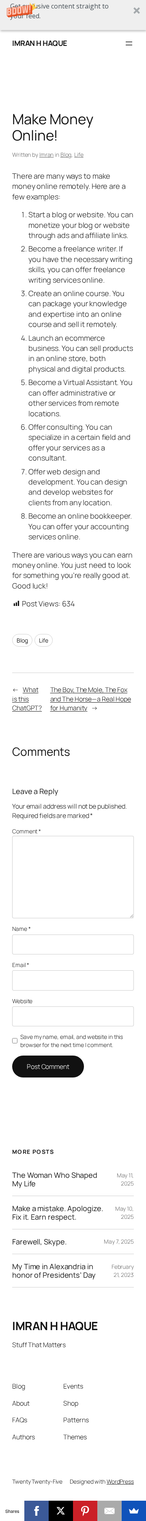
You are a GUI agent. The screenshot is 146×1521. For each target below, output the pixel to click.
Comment (26, 831)
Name (21, 929)
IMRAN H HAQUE (39, 43)
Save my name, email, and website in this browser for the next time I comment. (71, 1041)
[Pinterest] (85, 1511)
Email (20, 965)
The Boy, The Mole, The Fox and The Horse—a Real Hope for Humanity (90, 698)
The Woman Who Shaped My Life (54, 1179)
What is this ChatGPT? (27, 698)
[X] (61, 1511)
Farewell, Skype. (39, 1242)
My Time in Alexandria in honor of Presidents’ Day (54, 1270)
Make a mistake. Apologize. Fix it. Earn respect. (57, 1212)
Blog (66, 154)
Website (22, 1001)
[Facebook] (36, 1511)
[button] (73, 15)
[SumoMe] (134, 1511)
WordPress (120, 1481)
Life (79, 154)
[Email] (109, 1511)
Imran (46, 154)
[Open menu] (129, 43)
